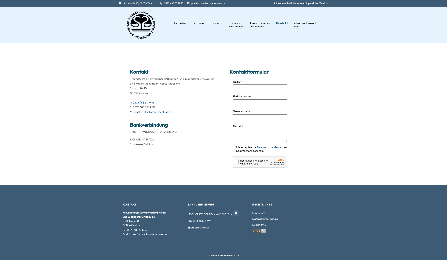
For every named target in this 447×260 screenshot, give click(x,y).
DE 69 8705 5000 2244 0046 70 (214, 213)
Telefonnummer (242, 111)
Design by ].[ (259, 224)
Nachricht (238, 126)
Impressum (258, 213)
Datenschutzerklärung (269, 147)
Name (237, 81)
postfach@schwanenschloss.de (152, 112)
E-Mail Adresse (242, 96)
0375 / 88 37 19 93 (144, 102)
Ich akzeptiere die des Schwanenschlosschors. (261, 149)
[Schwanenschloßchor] (141, 25)
